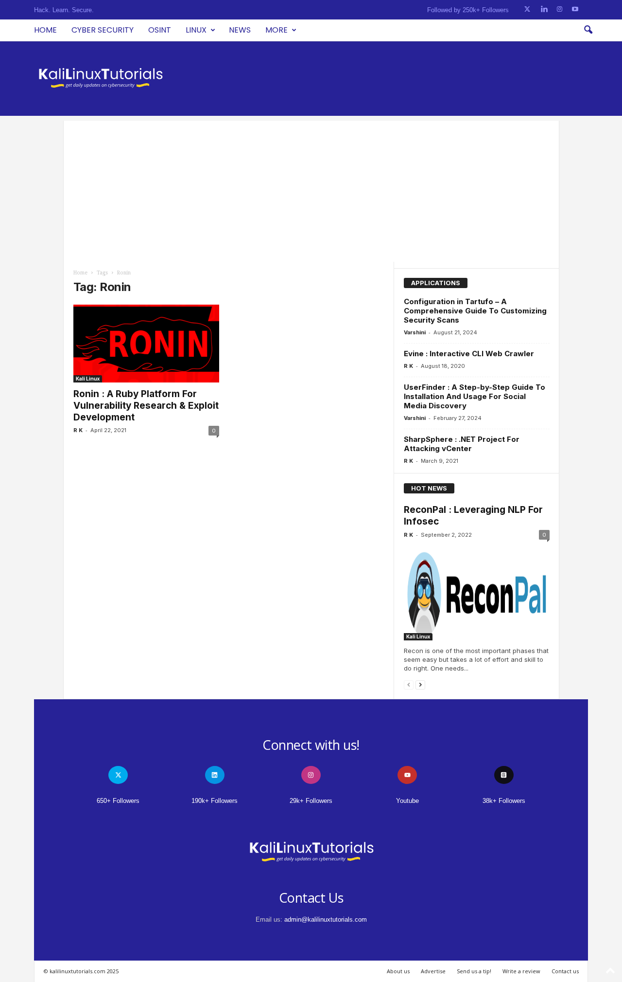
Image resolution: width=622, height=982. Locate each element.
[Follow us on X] (527, 9)
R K (78, 430)
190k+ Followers (214, 800)
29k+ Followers (311, 800)
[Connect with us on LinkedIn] (544, 9)
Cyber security (102, 30)
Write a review (521, 971)
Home (45, 30)
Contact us (565, 971)
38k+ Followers (504, 800)
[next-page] (420, 684)
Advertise (433, 971)
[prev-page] (409, 684)
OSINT (159, 30)
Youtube (407, 800)
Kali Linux (88, 379)
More (276, 30)
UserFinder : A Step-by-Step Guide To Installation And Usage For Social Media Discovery (474, 396)
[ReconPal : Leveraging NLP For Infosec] (477, 593)
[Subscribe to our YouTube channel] (575, 9)
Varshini (415, 332)
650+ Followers (118, 800)
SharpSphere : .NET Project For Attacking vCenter (461, 444)
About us (398, 971)
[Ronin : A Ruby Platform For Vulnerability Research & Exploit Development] (146, 343)
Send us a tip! (474, 971)
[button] (588, 30)
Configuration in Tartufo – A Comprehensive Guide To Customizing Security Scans (475, 311)
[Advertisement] (311, 189)
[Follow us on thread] (504, 775)
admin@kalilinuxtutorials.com (325, 919)
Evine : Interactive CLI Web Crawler (469, 353)
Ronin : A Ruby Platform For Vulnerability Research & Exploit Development (146, 405)
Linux (196, 30)
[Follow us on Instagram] (559, 9)
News (240, 30)
